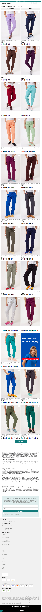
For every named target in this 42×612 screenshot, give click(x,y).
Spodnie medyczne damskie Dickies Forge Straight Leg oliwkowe (10, 256)
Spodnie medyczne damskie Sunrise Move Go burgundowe (9, 112)
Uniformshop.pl (26, 606)
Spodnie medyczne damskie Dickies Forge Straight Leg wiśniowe (10, 184)
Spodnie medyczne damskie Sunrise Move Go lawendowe (9, 41)
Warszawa (3, 603)
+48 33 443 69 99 (6, 523)
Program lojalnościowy (6, 541)
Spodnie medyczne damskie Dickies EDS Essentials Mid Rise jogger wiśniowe (30, 327)
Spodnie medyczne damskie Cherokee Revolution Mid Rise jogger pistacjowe (30, 148)
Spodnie (3, 551)
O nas (3, 563)
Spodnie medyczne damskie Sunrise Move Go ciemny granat (30, 41)
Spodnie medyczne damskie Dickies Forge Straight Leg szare (30, 220)
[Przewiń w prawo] (19, 330)
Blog (3, 567)
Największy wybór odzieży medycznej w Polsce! (20, 1)
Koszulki (3, 555)
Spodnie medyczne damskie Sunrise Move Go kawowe (10, 76)
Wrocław (9, 603)
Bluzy (3, 550)
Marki (3, 568)
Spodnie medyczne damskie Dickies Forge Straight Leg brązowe (30, 184)
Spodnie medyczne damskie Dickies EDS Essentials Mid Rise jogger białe (10, 327)
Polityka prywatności (5, 565)
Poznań (19, 603)
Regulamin (4, 564)
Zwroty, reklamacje (5, 537)
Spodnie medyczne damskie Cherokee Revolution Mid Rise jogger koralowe (10, 148)
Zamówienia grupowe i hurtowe (7, 538)
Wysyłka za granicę (5, 544)
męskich (24, 487)
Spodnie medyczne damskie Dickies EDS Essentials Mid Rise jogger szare (30, 399)
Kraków (7, 603)
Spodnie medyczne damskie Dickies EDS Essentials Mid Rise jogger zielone (30, 435)
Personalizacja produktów (6, 540)
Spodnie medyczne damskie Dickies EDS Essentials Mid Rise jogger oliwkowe (10, 435)
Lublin (14, 603)
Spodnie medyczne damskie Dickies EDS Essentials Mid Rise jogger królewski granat (10, 399)
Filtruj (30, 8)
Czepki (3, 558)
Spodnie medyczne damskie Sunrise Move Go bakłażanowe (28, 77)
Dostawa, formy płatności (6, 536)
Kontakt (3, 534)
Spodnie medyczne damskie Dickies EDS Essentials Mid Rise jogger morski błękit (10, 363)
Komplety (3, 548)
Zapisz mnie (20, 511)
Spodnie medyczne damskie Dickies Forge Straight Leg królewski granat (10, 220)
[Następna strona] (24, 444)
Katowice (16, 603)
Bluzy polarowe (4, 554)
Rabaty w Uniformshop (6, 542)
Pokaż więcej (20, 441)
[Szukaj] (36, 3)
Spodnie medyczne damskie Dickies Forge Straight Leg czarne (30, 292)
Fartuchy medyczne (5, 557)
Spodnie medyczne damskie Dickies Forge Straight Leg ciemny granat (30, 256)
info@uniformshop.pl (8, 525)
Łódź (12, 603)
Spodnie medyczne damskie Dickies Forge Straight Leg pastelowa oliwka (10, 292)
